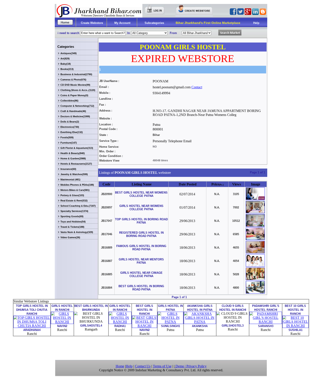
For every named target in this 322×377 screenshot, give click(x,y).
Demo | (180, 366)
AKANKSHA (200, 326)
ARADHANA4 (32, 330)
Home (120, 366)
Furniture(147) (68, 142)
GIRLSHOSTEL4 (91, 325)
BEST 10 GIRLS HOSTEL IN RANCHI (295, 309)
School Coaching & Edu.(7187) (78, 206)
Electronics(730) (69, 127)
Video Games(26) (70, 237)
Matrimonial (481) (70, 179)
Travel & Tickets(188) (72, 227)
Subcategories (154, 23)
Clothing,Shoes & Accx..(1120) (77, 90)
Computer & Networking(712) (77, 106)
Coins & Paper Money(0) (74, 95)
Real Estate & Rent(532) (74, 200)
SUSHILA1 (295, 330)
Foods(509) (67, 137)
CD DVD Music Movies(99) (75, 85)
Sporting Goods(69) (71, 216)
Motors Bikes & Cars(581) (75, 190)
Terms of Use (162, 366)
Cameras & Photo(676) (73, 79)
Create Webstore (92, 23)
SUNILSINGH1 (170, 326)
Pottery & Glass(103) (72, 195)
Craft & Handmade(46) (73, 111)
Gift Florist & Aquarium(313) (76, 148)
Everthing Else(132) (71, 132)
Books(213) (67, 69)
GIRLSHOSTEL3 (233, 325)
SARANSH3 (265, 326)
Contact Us (142, 366)
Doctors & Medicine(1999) (75, 116)
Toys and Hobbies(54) (73, 221)
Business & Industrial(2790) (76, 74)
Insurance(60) (68, 169)
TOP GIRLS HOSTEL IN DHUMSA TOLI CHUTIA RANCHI (32, 309)
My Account (122, 23)
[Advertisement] (161, 347)
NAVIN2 (62, 326)
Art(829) (65, 58)
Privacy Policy (196, 366)
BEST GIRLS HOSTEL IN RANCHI (144, 309)
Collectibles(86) (69, 100)
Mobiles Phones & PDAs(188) (77, 184)
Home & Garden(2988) (73, 158)
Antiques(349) (68, 53)
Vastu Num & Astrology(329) (76, 232)
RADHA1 (120, 326)
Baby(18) (65, 63)
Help (256, 23)
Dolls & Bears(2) (69, 121)
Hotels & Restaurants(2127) (76, 163)
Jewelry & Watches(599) (74, 174)
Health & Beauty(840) (72, 153)
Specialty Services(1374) (74, 211)
